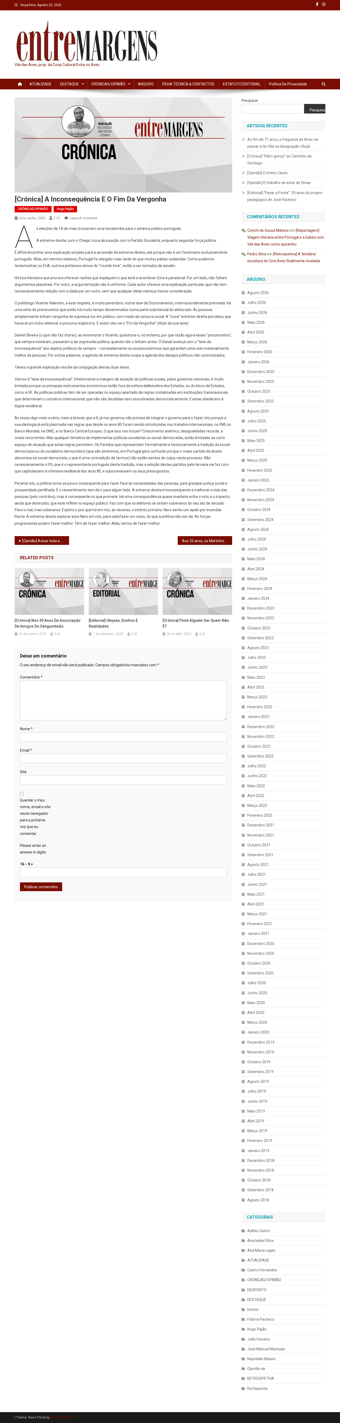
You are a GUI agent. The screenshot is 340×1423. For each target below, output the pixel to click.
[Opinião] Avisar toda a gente (45, 541)
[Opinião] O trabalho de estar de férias (279, 183)
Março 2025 (257, 460)
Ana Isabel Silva (260, 1240)
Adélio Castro (258, 1231)
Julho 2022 (256, 766)
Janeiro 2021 (258, 933)
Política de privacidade (288, 84)
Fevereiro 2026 (259, 352)
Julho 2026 (256, 302)
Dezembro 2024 (260, 490)
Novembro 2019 (260, 1052)
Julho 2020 (256, 983)
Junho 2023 (257, 667)
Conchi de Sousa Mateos (268, 230)
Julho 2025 (256, 421)
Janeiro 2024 (258, 598)
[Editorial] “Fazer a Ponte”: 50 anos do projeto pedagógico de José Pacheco (284, 196)
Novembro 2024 (260, 500)
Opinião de (256, 1369)
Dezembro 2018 (260, 1160)
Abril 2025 (255, 450)
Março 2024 (257, 579)
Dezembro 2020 (260, 944)
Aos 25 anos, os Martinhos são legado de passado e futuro (207, 541)
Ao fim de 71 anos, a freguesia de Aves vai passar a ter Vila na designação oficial (282, 142)
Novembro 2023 (260, 618)
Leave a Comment (83, 218)
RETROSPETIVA (260, 1378)
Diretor (253, 1309)
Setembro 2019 (260, 1072)
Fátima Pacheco (260, 1319)
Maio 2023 (256, 677)
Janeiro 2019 (258, 1151)
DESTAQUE (69, 84)
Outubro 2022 (258, 746)
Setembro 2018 (260, 1190)
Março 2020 (257, 1022)
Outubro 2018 (258, 1180)
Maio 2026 (256, 322)
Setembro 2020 (260, 973)
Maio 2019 (256, 1111)
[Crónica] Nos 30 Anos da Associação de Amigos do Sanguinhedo (47, 623)
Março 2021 (257, 914)
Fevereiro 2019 (259, 1141)
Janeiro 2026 (258, 362)
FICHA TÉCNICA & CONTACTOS (188, 84)
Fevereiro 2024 (259, 588)
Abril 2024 (255, 569)
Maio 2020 (256, 1003)
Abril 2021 (255, 904)
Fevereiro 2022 (259, 815)
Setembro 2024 (260, 520)
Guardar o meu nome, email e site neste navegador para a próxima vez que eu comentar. (35, 817)
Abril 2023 (255, 687)
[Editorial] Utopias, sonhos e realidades (113, 623)
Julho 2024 (256, 539)
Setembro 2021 (260, 855)
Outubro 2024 (258, 509)
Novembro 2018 (260, 1170)
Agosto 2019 (258, 1081)
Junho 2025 (257, 431)
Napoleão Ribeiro (261, 1359)
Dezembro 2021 (260, 825)
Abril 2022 (255, 796)
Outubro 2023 (258, 628)
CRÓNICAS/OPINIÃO (108, 84)
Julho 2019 (256, 1091)
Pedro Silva (256, 254)
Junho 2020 (257, 993)
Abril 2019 (255, 1121)
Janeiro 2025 (258, 480)
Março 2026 (257, 342)
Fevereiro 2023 (259, 707)
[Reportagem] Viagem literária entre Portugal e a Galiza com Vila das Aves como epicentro (285, 237)
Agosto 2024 (258, 529)
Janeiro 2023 (258, 717)
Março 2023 (257, 697)
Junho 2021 (257, 884)
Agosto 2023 (258, 648)
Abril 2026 (255, 332)
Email (26, 750)
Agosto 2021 (258, 864)
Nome (26, 729)
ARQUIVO (146, 84)
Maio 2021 (256, 894)
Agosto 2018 (258, 1200)
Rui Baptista (257, 1388)
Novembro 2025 (260, 381)
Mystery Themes (62, 1417)
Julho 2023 (256, 657)
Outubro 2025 (258, 391)
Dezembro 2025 (260, 372)
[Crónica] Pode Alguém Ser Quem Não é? (196, 623)
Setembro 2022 (260, 756)
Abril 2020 (255, 1012)
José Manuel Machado (266, 1349)
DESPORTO (256, 1290)
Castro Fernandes (262, 1270)
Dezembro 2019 (260, 1042)
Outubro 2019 (258, 1062)
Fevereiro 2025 (259, 470)
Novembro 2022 (260, 736)
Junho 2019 (257, 1101)
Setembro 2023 (260, 638)
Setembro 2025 (260, 401)
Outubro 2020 (258, 963)
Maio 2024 (256, 559)
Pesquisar (249, 100)
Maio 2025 (256, 441)
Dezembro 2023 (260, 608)
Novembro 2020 (260, 953)
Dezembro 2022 (260, 727)
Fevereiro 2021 (259, 924)
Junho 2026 (257, 312)
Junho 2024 (257, 549)
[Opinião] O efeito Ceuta (267, 173)
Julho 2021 (256, 874)
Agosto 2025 (258, 411)
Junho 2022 (257, 776)
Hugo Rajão (65, 209)
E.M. (57, 218)
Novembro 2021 (260, 835)
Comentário (31, 677)
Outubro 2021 (258, 845)
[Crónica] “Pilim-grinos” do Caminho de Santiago (279, 159)
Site (23, 772)
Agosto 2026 (258, 293)
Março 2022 (257, 805)
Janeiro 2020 (258, 1032)
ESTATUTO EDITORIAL (242, 84)
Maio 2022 (256, 786)
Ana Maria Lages (261, 1250)
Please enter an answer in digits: (33, 848)
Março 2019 (257, 1131)
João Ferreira (258, 1339)
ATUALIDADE (40, 84)
